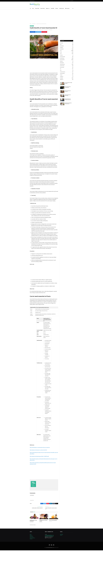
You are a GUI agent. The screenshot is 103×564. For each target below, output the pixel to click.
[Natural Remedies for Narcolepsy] (62, 95)
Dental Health (37, 8)
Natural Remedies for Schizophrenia (68, 87)
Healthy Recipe (61, 8)
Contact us (31, 536)
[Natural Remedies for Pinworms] (62, 91)
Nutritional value (62, 65)
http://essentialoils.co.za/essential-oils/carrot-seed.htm (40, 447)
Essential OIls (32, 500)
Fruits (61, 53)
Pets (60, 70)
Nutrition (56, 8)
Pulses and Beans (62, 73)
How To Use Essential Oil (53, 520)
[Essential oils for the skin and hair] (44, 516)
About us (31, 535)
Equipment (61, 47)
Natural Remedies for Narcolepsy (68, 95)
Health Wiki (52, 8)
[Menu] (30, 8)
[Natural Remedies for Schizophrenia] (62, 87)
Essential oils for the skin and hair (43, 521)
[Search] (72, 8)
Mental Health (42, 8)
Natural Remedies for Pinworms (68, 91)
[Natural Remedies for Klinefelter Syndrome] (62, 99)
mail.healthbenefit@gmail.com (49, 536)
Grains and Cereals (62, 56)
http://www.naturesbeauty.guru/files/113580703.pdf (39, 456)
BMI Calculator (67, 8)
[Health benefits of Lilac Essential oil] (34, 516)
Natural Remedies (62, 64)
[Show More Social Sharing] (48, 32)
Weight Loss (48, 8)
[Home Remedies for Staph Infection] (62, 83)
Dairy (60, 44)
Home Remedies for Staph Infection (68, 83)
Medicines (61, 61)
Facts (61, 50)
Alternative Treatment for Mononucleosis (68, 103)
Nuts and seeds (62, 67)
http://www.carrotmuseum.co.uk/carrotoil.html (38, 450)
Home (33, 8)
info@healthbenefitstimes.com (49, 535)
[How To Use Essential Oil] (53, 516)
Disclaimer (31, 538)
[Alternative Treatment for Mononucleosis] (62, 103)
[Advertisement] (51, 16)
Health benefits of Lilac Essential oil (33, 521)
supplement (61, 76)
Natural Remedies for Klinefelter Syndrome (68, 99)
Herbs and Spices (62, 59)
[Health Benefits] (35, 4)
